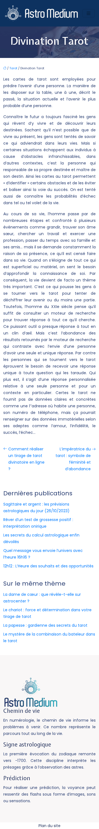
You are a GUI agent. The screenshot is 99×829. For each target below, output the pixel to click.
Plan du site (49, 825)
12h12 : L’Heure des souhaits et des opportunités (48, 566)
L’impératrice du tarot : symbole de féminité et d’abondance (73, 459)
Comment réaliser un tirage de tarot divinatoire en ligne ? (26, 459)
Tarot (13, 68)
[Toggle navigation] (88, 13)
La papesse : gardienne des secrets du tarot (45, 625)
